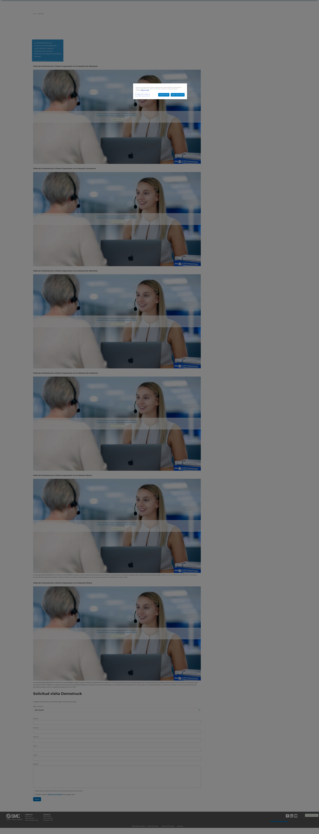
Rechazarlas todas (164, 94)
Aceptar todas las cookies (178, 94)
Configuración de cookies (142, 94)
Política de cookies (145, 90)
